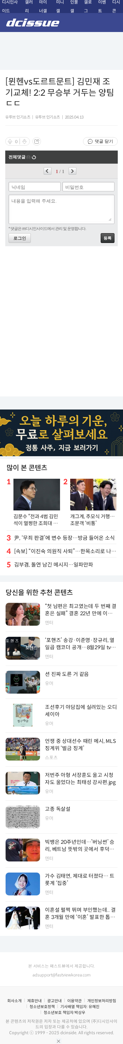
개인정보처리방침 (101, 1000)
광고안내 (54, 1000)
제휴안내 (34, 1000)
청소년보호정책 (42, 1006)
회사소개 (14, 1000)
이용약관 (74, 1000)
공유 (36, 141)
